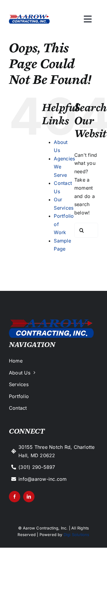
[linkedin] (28, 496)
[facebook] (14, 496)
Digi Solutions (76, 534)
